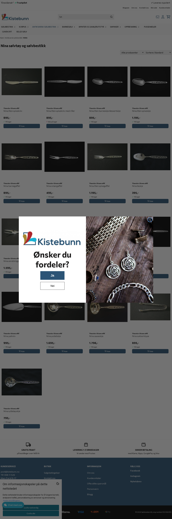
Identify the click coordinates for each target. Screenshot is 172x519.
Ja (52, 275)
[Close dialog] (150, 220)
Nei (52, 285)
